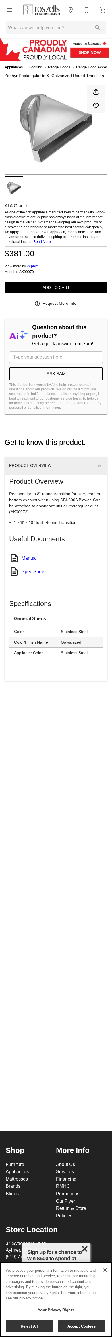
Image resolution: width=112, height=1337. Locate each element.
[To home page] (41, 10)
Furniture (15, 1164)
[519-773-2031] (87, 10)
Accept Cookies (81, 1326)
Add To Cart (56, 287)
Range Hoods (59, 67)
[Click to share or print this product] (96, 91)
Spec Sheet (33, 571)
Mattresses (17, 1178)
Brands (13, 1186)
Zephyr (32, 266)
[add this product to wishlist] (96, 106)
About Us (65, 1164)
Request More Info (59, 303)
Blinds (12, 1193)
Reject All (29, 1326)
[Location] (71, 10)
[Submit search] (97, 28)
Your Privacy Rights (56, 1309)
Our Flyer (65, 1201)
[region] (56, 1299)
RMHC (63, 1186)
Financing (66, 1178)
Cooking (35, 67)
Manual (29, 558)
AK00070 (26, 272)
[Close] (105, 1270)
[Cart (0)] (103, 10)
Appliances (14, 67)
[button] (9, 10)
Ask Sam (56, 373)
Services (65, 1171)
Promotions (67, 1193)
